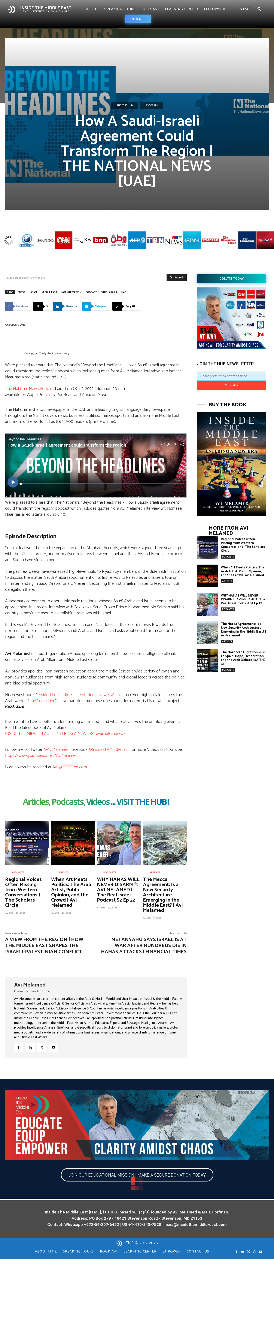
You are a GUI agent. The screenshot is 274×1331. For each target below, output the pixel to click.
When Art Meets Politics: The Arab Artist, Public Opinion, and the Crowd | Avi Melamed (71, 892)
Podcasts (152, 105)
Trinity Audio (46, 353)
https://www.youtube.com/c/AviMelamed (41, 755)
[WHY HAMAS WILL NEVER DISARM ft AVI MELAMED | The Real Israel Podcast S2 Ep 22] (119, 843)
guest (21, 292)
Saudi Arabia (109, 292)
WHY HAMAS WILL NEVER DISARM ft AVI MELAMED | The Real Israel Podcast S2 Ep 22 (118, 889)
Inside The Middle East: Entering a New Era (75, 694)
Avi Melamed (30, 985)
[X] (41, 1047)
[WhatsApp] (255, 1252)
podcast (91, 292)
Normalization (71, 292)
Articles (63, 872)
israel (33, 292)
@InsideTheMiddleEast (108, 749)
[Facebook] (18, 1047)
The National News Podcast (30, 388)
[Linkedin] (30, 1047)
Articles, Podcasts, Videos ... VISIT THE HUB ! (96, 802)
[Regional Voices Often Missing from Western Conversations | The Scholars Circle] (27, 843)
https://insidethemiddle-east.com (32, 991)
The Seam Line (42, 700)
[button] (259, 9)
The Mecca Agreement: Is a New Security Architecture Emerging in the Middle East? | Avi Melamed (163, 895)
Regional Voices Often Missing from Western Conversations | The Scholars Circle (23, 892)
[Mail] (243, 1252)
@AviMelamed (55, 749)
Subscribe (231, 385)
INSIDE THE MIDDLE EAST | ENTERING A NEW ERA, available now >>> (65, 733)
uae (123, 292)
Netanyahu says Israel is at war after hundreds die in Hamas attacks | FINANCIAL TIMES (144, 945)
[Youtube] (53, 1047)
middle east (49, 292)
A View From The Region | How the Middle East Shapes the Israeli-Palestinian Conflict (44, 945)
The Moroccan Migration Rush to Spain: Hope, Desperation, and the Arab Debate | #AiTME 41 (243, 658)
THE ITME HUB (125, 105)
